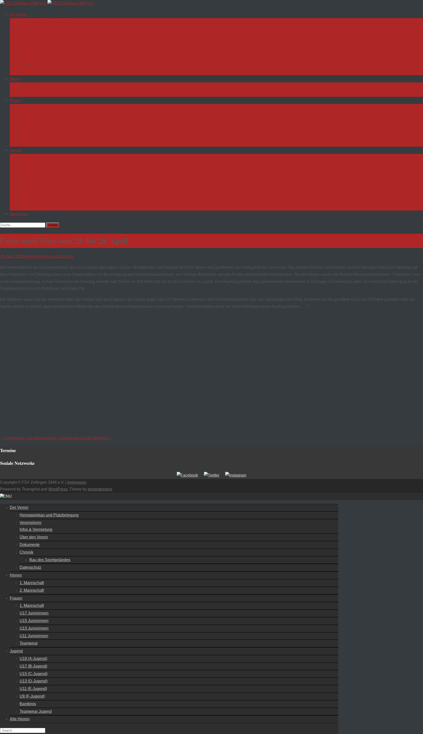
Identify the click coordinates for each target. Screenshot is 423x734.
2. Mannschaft (31, 93)
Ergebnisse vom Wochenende (28, 438)
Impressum (76, 482)
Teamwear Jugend (34, 207)
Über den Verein (32, 43)
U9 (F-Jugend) (31, 193)
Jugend (15, 150)
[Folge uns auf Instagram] (235, 475)
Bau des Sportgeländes (47, 65)
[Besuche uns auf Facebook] (187, 475)
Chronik (26, 57)
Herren (15, 79)
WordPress (58, 489)
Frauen (15, 100)
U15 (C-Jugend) (32, 172)
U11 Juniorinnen (32, 136)
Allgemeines (35, 256)
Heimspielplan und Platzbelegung (45, 22)
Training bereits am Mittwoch (85, 438)
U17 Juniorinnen (32, 115)
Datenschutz (29, 72)
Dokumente (28, 50)
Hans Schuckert (59, 256)
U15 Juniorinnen (32, 122)
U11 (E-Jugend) (32, 186)
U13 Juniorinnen (32, 129)
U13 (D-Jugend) (32, 179)
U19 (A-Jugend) (32, 158)
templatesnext (100, 489)
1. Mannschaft (31, 86)
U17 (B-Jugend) (32, 165)
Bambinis (27, 200)
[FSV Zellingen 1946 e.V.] (47, 3)
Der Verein (18, 14)
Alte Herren (18, 214)
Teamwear (28, 143)
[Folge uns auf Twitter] (211, 475)
